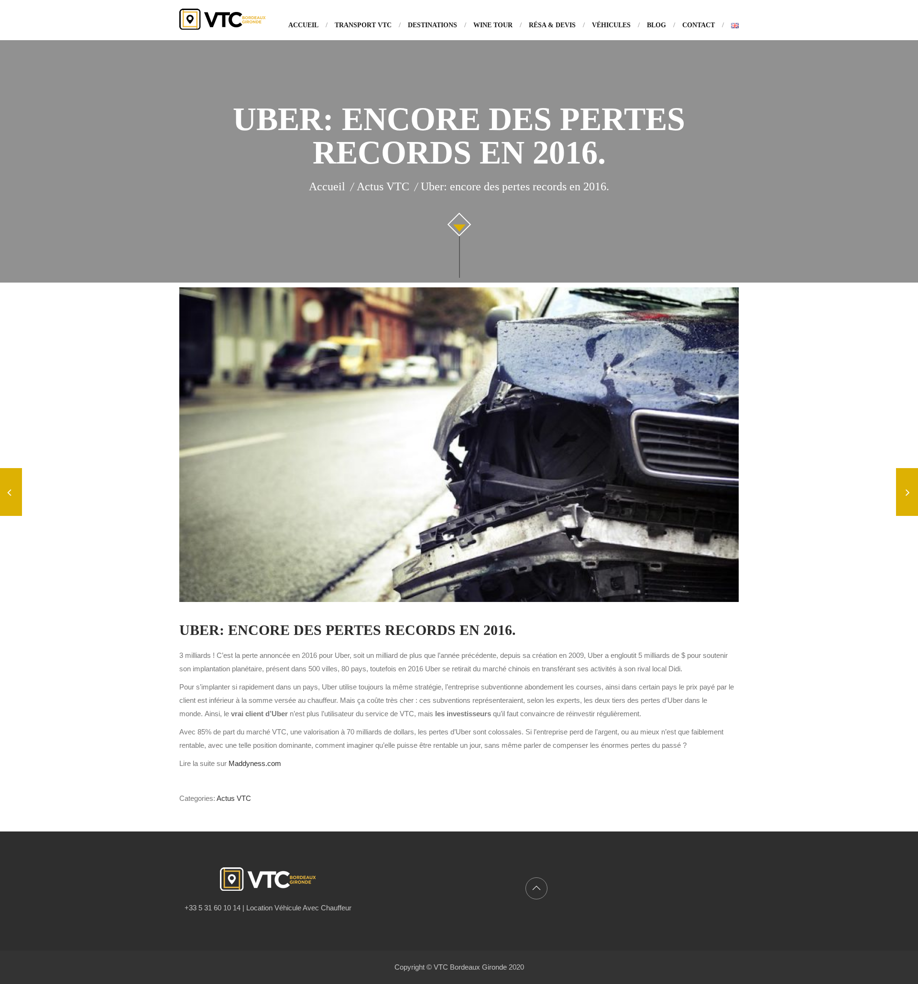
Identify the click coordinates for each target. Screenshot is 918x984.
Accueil (303, 25)
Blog (656, 25)
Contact (698, 25)
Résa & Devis (552, 25)
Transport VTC (363, 25)
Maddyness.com (255, 763)
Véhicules (611, 25)
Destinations (432, 25)
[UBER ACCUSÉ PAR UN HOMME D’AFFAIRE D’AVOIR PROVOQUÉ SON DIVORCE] (907, 494)
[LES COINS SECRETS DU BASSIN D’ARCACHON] (11, 494)
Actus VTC (234, 798)
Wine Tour (493, 25)
